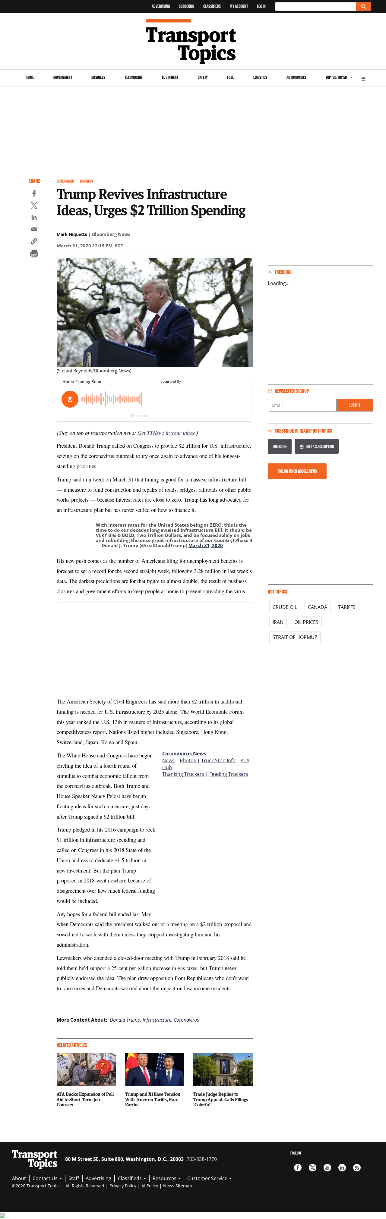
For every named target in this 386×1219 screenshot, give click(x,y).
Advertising (161, 6)
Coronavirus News (184, 753)
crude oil (285, 607)
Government (62, 77)
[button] (34, 242)
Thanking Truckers (183, 774)
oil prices (306, 622)
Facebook (298, 1167)
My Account (239, 6)
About (19, 1178)
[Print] (34, 254)
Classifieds (212, 6)
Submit (355, 405)
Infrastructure (157, 1019)
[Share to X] (34, 206)
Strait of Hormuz (295, 637)
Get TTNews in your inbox (166, 432)
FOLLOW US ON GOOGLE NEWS (297, 471)
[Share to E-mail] (34, 230)
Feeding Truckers (228, 774)
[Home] (193, 41)
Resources (165, 1178)
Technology (134, 77)
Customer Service (208, 1178)
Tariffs (347, 607)
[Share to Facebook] (34, 194)
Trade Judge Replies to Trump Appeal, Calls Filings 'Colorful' (220, 1099)
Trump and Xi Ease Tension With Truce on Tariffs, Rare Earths (152, 1099)
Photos (188, 760)
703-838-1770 (202, 1159)
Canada (317, 607)
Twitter (312, 1167)
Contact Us (46, 1178)
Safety (203, 77)
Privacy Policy (122, 1186)
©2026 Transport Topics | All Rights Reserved (58, 1186)
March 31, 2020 (205, 545)
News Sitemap (177, 1186)
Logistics (260, 77)
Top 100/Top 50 (336, 77)
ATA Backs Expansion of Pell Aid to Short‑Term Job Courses (85, 1099)
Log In (261, 6)
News (168, 760)
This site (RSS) (357, 1167)
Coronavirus (186, 1019)
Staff (73, 1178)
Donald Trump (125, 1019)
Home (30, 77)
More (363, 78)
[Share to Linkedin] (34, 218)
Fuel (230, 77)
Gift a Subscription (320, 446)
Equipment (170, 77)
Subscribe (186, 6)
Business (98, 77)
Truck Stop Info (218, 760)
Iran (278, 622)
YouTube (327, 1167)
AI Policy (149, 1186)
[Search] (363, 6)
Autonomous (296, 77)
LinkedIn (342, 1167)
